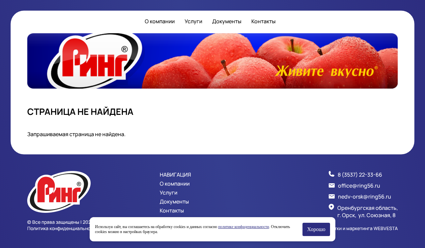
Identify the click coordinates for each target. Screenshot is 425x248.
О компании (160, 21)
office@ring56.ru (359, 185)
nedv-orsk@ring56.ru (364, 196)
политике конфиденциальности (243, 226)
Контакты (263, 21)
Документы (226, 21)
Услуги (193, 21)
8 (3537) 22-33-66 (360, 174)
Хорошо (316, 229)
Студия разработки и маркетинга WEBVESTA (348, 228)
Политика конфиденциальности (62, 228)
